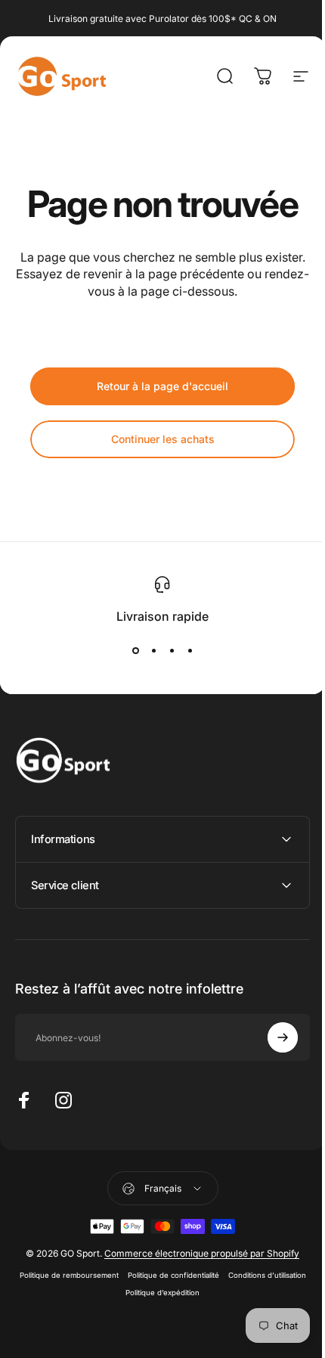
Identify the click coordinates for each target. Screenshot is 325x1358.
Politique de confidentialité (211, 1292)
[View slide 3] (171, 651)
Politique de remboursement (106, 1292)
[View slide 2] (153, 651)
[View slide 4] (190, 651)
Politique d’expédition (200, 1310)
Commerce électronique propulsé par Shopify (196, 1270)
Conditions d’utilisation (115, 1310)
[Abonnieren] (271, 1055)
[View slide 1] (135, 651)
